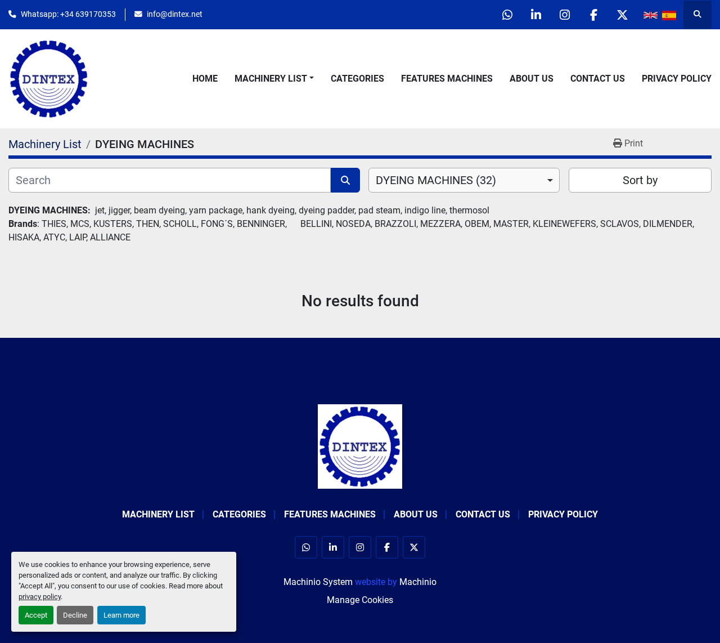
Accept (36, 615)
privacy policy (40, 596)
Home (205, 78)
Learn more (122, 615)
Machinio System (318, 582)
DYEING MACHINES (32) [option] (436, 180)
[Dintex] (360, 445)
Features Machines (447, 78)
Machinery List (271, 78)
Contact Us (597, 78)
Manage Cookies (360, 600)
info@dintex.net (174, 14)
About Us (532, 78)
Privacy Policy (677, 78)
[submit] (345, 180)
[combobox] (464, 180)
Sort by (640, 180)
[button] (274, 79)
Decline (75, 615)
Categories (357, 78)
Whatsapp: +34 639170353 (68, 14)
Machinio (417, 582)
